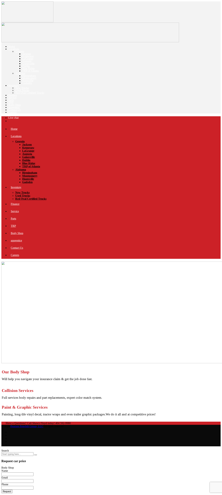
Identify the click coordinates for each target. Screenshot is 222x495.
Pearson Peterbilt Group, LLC (26, 426)
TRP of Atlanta (30, 70)
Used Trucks (22, 90)
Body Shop (14, 104)
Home (11, 46)
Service (12, 97)
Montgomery (29, 78)
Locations (13, 48)
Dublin (26, 65)
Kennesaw (28, 56)
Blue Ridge (28, 68)
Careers (12, 112)
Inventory (13, 85)
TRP (11, 102)
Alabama (20, 73)
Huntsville (27, 80)
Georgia (19, 51)
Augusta (26, 61)
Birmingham (29, 75)
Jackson (26, 53)
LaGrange (27, 58)
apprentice (14, 107)
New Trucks (22, 87)
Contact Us (14, 109)
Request (7, 491)
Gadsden (27, 83)
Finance (12, 95)
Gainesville (28, 63)
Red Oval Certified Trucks (29, 92)
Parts (11, 100)
